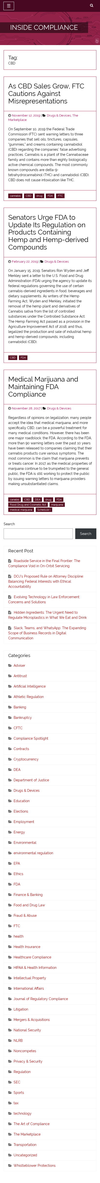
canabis (14, 499)
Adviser (19, 665)
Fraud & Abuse (25, 915)
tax (16, 1103)
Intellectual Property (30, 978)
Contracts (21, 749)
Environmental (25, 843)
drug (39, 195)
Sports (19, 1093)
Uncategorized (25, 1155)
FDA (50, 195)
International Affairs (29, 988)
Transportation (25, 1145)
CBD (28, 195)
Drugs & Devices (59, 115)
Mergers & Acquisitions (32, 1020)
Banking (20, 707)
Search (9, 524)
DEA (37, 499)
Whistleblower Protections (35, 1165)
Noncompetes (25, 1051)
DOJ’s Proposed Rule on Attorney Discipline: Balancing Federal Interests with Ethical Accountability (46, 581)
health (19, 936)
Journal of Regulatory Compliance (41, 999)
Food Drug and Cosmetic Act (28, 504)
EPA (17, 863)
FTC (60, 195)
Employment (24, 822)
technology (23, 1113)
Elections (21, 811)
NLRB (18, 1040)
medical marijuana (21, 509)
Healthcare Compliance (32, 957)
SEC (17, 1082)
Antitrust (20, 676)
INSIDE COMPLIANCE (44, 27)
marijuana (57, 504)
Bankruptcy (23, 718)
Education (22, 801)
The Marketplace (27, 1134)
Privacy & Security (28, 1061)
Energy (19, 832)
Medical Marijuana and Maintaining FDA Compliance (43, 386)
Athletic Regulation (29, 697)
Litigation (21, 1009)
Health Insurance (27, 947)
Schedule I (43, 509)
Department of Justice (31, 780)
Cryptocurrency (26, 759)
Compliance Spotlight (31, 738)
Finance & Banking (28, 895)
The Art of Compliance (32, 1124)
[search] (92, 5)
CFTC (18, 728)
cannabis (15, 195)
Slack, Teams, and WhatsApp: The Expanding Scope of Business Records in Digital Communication (47, 633)
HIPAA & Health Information (35, 968)
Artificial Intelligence (30, 686)
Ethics (18, 874)
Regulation (22, 1072)
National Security (27, 1030)
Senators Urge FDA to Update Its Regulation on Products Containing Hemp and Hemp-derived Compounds (48, 232)
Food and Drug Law (29, 905)
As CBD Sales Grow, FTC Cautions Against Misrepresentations (46, 93)
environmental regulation (33, 853)
